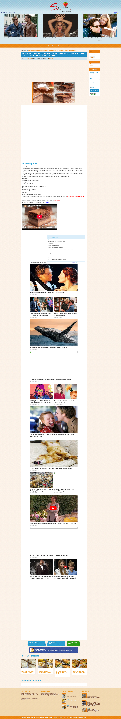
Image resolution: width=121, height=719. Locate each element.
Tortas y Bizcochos (52, 45)
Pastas (70, 45)
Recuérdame (93, 87)
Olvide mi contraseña (93, 93)
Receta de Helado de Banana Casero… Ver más (45, 672)
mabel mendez (28, 233)
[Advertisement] (54, 71)
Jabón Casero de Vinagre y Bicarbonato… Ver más (27, 672)
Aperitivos (65, 45)
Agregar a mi (37, 643)
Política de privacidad (82, 717)
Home (46, 45)
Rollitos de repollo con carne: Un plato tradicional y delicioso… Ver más (79, 672)
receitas (30, 58)
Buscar (92, 57)
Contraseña (92, 82)
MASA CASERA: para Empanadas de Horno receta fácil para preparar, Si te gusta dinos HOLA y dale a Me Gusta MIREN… (90, 711)
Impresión (55, 643)
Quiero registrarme (93, 94)
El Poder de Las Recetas (66, 11)
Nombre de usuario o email (93, 78)
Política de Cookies (74, 717)
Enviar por (74, 643)
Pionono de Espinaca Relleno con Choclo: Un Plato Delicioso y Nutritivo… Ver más (61, 673)
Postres (60, 45)
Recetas (74, 45)
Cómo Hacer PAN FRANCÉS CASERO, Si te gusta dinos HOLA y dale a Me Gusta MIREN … (91, 697)
